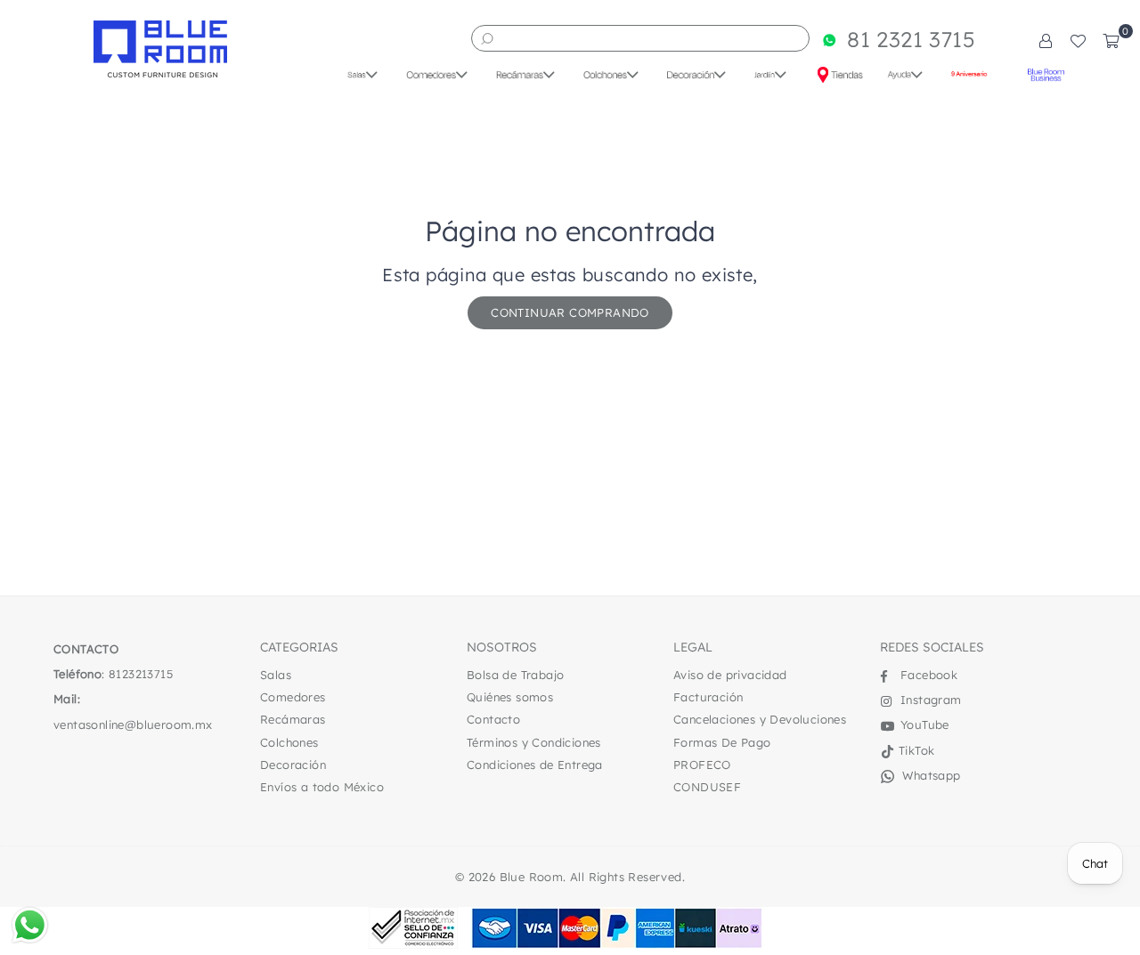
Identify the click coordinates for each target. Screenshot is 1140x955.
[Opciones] (1046, 40)
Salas (275, 675)
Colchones (289, 742)
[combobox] (640, 38)
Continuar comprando (570, 312)
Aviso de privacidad (730, 675)
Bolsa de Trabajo (515, 675)
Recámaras (293, 719)
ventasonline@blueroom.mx (133, 724)
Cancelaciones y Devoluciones (759, 719)
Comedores (293, 697)
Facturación (708, 697)
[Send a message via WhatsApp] (30, 925)
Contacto (493, 719)
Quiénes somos (510, 697)
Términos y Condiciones (534, 742)
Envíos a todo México (322, 787)
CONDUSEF (707, 787)
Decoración (293, 764)
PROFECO (702, 764)
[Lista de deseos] (1078, 40)
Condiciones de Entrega (535, 764)
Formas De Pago (722, 742)
